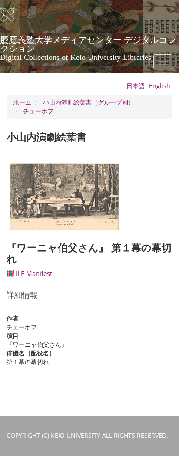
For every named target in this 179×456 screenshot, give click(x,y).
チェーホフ (38, 111)
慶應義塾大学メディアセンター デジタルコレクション (88, 43)
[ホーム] (13, 15)
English (159, 86)
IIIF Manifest (34, 273)
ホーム (22, 102)
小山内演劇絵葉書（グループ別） (88, 102)
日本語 (135, 86)
